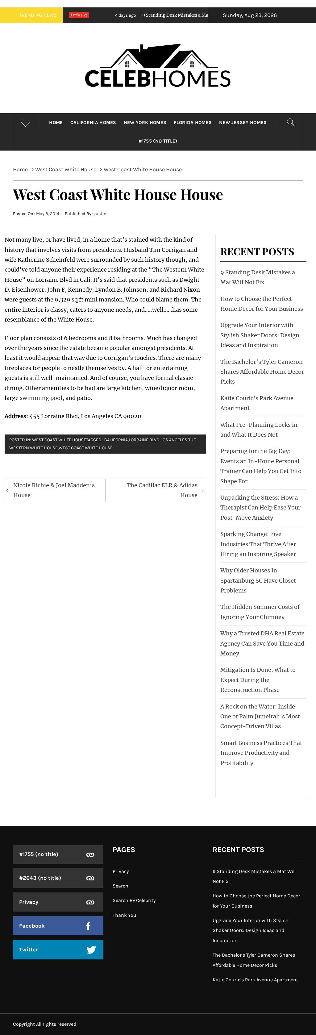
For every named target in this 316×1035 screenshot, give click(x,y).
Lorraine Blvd (144, 440)
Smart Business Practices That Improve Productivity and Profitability (261, 753)
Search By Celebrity (134, 900)
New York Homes (145, 122)
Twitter (28, 949)
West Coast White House (59, 440)
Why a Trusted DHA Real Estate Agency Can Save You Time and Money (262, 643)
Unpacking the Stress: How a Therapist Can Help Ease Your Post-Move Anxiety (260, 507)
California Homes (93, 122)
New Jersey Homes (243, 122)
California (116, 440)
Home (56, 122)
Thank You (124, 915)
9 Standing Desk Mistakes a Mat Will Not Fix (165, 15)
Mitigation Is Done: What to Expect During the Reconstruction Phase (258, 679)
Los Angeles (173, 440)
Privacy (28, 902)
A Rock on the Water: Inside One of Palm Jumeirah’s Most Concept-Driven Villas (260, 716)
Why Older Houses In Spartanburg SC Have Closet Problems (258, 580)
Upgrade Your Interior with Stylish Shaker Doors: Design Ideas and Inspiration (259, 335)
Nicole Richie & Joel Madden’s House (54, 490)
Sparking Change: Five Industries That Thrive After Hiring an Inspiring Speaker (258, 544)
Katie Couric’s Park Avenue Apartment (255, 980)
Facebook (32, 925)
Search (120, 886)
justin (100, 213)
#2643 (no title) (40, 878)
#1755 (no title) (158, 141)
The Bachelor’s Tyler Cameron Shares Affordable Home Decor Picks (262, 371)
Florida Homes (193, 122)
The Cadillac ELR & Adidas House (162, 490)
